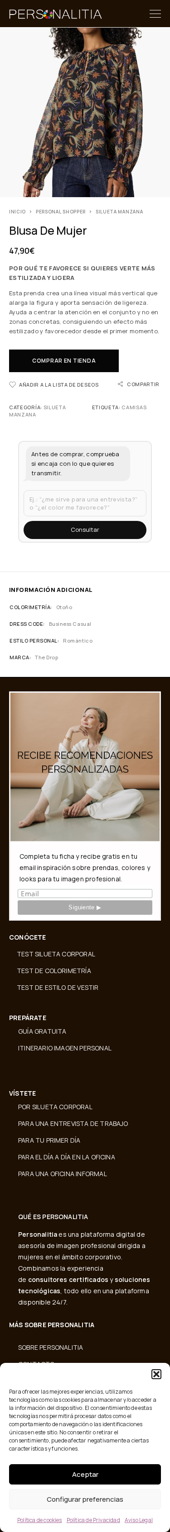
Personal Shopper (61, 211)
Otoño (64, 607)
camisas (133, 407)
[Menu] (155, 13)
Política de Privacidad (93, 1520)
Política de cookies (39, 1520)
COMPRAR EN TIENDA (64, 360)
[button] (156, 1374)
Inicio (17, 211)
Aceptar (85, 1474)
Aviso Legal (139, 1520)
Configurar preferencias (85, 1499)
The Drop (46, 657)
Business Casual (70, 623)
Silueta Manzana (119, 211)
